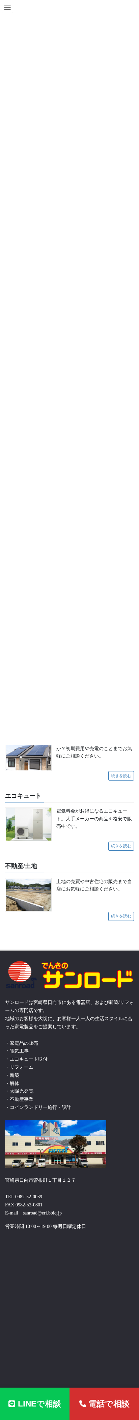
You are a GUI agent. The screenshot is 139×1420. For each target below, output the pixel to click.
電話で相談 (109, 1403)
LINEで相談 (39, 1403)
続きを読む (121, 775)
